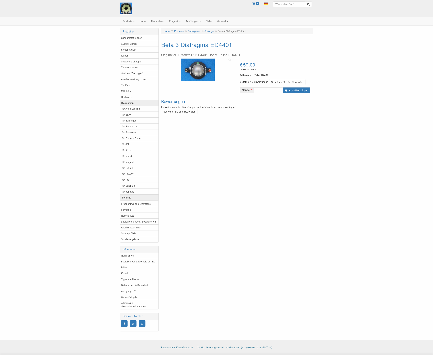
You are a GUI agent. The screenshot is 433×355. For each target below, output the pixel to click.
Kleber (124, 55)
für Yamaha (128, 191)
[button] (266, 3)
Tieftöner (126, 85)
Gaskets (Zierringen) (132, 73)
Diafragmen (127, 103)
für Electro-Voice (130, 126)
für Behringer (129, 120)
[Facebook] (124, 323)
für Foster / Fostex (132, 138)
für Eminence (129, 132)
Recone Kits (127, 215)
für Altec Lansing (131, 108)
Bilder (124, 267)
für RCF (126, 179)
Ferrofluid (126, 209)
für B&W (126, 114)
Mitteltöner (126, 91)
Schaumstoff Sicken (131, 37)
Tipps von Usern (130, 279)
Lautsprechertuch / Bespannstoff (138, 221)
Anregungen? (128, 291)
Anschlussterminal (131, 227)
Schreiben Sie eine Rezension (287, 82)
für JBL (126, 144)
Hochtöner (126, 97)
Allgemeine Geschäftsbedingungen (133, 304)
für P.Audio (127, 168)
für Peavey (127, 173)
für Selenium (128, 185)
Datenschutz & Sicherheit (134, 285)
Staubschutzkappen (131, 61)
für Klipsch (127, 150)
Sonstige (126, 197)
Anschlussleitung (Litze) (133, 79)
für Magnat (128, 162)
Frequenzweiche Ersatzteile (136, 203)
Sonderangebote (130, 239)
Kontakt (125, 273)
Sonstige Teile (128, 233)
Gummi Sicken (129, 43)
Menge (246, 90)
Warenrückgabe (129, 297)
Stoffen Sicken (128, 49)
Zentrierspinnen (129, 67)
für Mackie (127, 156)
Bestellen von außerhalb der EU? (139, 261)
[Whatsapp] (142, 323)
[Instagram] (133, 323)
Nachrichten (127, 255)
